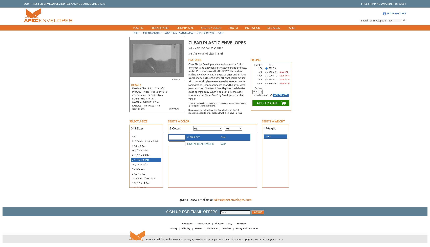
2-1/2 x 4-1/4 (138, 146)
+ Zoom (176, 79)
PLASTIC (138, 27)
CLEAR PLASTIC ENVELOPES (179, 33)
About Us (219, 224)
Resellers (227, 228)
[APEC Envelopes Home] (48, 21)
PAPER (291, 27)
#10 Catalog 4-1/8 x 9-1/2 (145, 141)
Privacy (173, 228)
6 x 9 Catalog (138, 169)
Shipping (186, 228)
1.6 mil (268, 136)
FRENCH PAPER (160, 27)
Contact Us (187, 224)
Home (136, 33)
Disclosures (212, 228)
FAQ (230, 224)
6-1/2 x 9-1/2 (138, 174)
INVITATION (252, 27)
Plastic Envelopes (152, 33)
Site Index (241, 224)
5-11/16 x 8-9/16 (140, 160)
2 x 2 (134, 136)
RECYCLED (273, 27)
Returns (198, 228)
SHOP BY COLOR (211, 27)
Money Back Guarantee (247, 228)
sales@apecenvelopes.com (233, 200)
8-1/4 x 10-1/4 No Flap (143, 178)
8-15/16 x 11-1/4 (140, 183)
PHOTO (233, 27)
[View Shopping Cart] (394, 14)
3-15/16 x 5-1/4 (140, 150)
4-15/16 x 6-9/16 (140, 155)
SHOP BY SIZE (185, 27)
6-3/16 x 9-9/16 (140, 164)
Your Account (203, 224)
